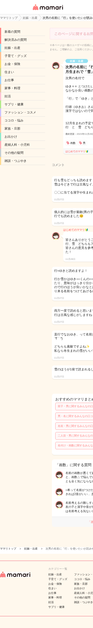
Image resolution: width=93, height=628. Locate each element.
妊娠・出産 (12, 48)
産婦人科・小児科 (17, 144)
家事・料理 (12, 88)
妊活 (8, 96)
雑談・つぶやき (16, 161)
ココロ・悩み (14, 120)
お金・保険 (12, 64)
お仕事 (9, 80)
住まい (9, 72)
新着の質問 (12, 31)
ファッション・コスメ (20, 112)
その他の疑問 (14, 152)
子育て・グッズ (16, 56)
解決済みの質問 (16, 39)
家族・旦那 (12, 128)
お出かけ (11, 136)
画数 (73, 143)
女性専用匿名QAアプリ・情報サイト (48, 10)
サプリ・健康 (14, 104)
